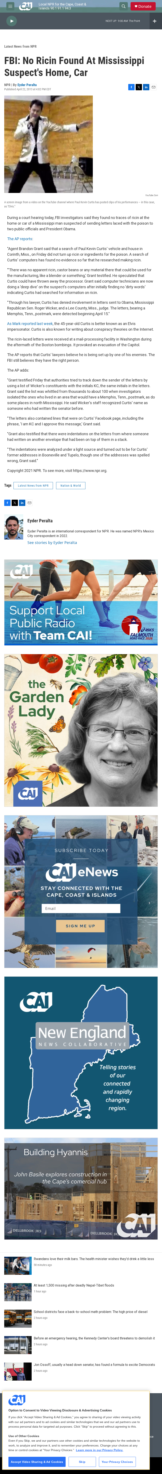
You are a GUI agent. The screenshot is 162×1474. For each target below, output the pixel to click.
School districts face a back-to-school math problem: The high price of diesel (90, 1312)
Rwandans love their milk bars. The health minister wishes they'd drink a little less (94, 1259)
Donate (144, 6)
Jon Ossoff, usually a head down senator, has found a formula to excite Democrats (94, 1365)
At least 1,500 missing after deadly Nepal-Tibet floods (74, 1285)
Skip (82, 1462)
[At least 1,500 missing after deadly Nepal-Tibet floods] (18, 1292)
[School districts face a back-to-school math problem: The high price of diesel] (18, 1319)
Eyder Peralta (27, 85)
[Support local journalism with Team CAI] (81, 602)
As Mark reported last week (30, 323)
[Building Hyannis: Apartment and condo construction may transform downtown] (81, 1188)
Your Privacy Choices (117, 1462)
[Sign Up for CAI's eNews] (81, 891)
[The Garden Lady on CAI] (81, 730)
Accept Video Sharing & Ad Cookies (37, 1462)
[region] (76, 1430)
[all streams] (156, 21)
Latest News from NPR (20, 46)
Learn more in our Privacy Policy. (99, 1450)
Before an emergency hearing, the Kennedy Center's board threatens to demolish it (94, 1338)
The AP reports (19, 239)
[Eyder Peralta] (13, 527)
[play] (11, 21)
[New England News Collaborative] (81, 1053)
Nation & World (71, 485)
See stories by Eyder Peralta (52, 542)
